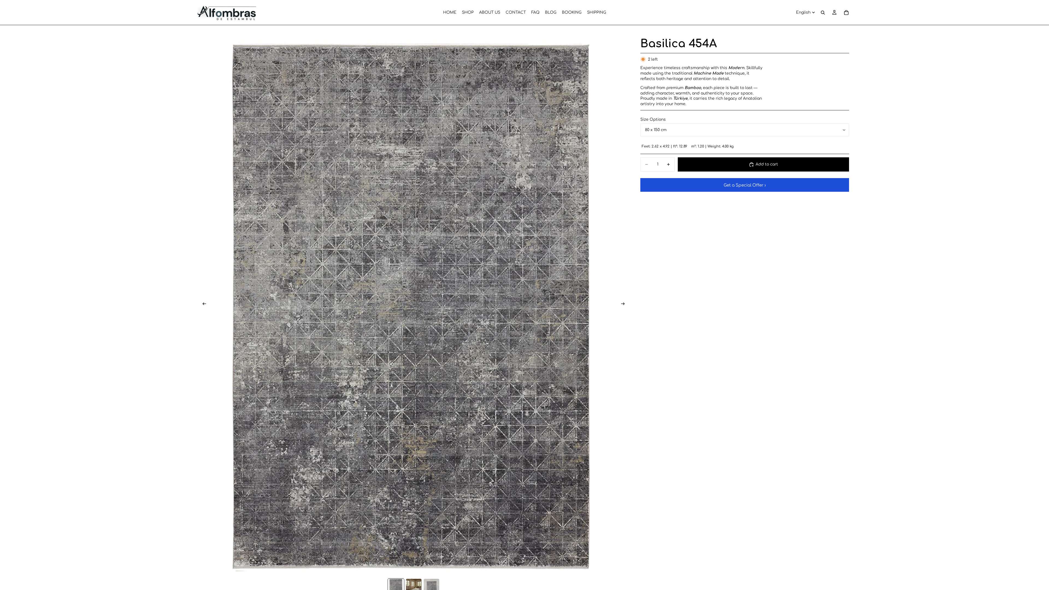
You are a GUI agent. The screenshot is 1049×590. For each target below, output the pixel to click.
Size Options (653, 119)
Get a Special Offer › (745, 185)
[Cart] (846, 13)
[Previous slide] (203, 305)
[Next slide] (624, 305)
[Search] (823, 13)
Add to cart (767, 164)
